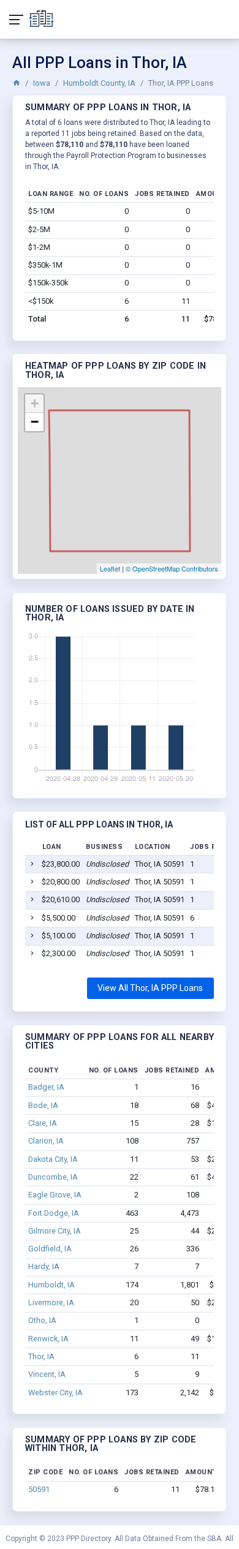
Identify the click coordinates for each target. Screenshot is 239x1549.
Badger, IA (46, 1086)
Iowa (41, 83)
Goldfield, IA (50, 1248)
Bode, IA (43, 1105)
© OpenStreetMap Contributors (172, 568)
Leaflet (110, 568)
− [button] (35, 421)
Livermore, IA (51, 1302)
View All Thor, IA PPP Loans (150, 988)
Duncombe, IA (53, 1177)
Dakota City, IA (53, 1159)
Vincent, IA (47, 1374)
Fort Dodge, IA (53, 1213)
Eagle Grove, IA (55, 1194)
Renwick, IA (48, 1338)
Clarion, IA (46, 1140)
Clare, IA (42, 1123)
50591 (39, 1489)
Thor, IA (41, 1356)
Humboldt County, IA (99, 83)
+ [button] (35, 403)
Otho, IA (42, 1320)
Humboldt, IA (51, 1284)
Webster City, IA (55, 1392)
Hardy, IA (43, 1266)
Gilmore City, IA (54, 1230)
